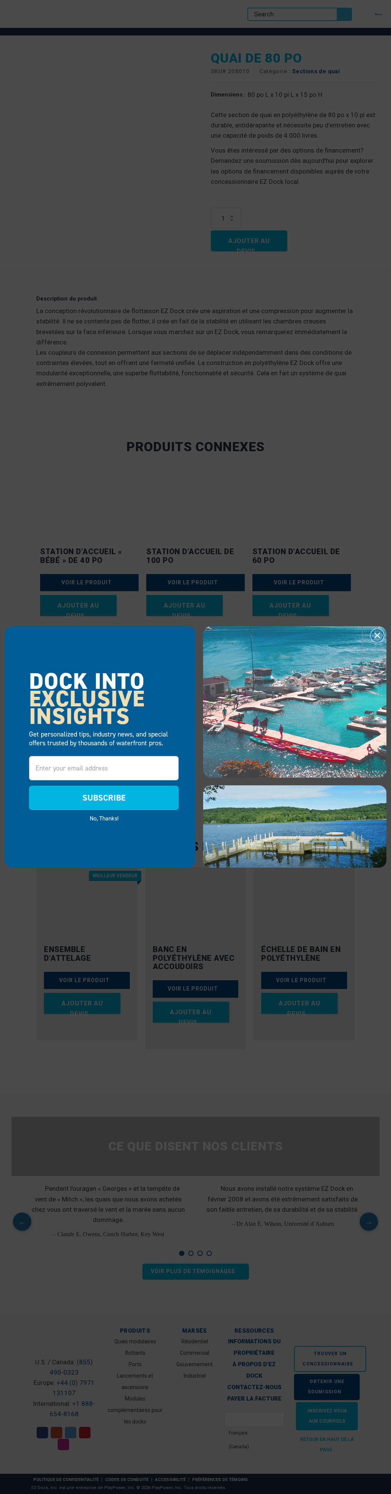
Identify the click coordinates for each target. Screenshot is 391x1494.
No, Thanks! (104, 818)
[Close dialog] (377, 635)
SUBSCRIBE (104, 797)
